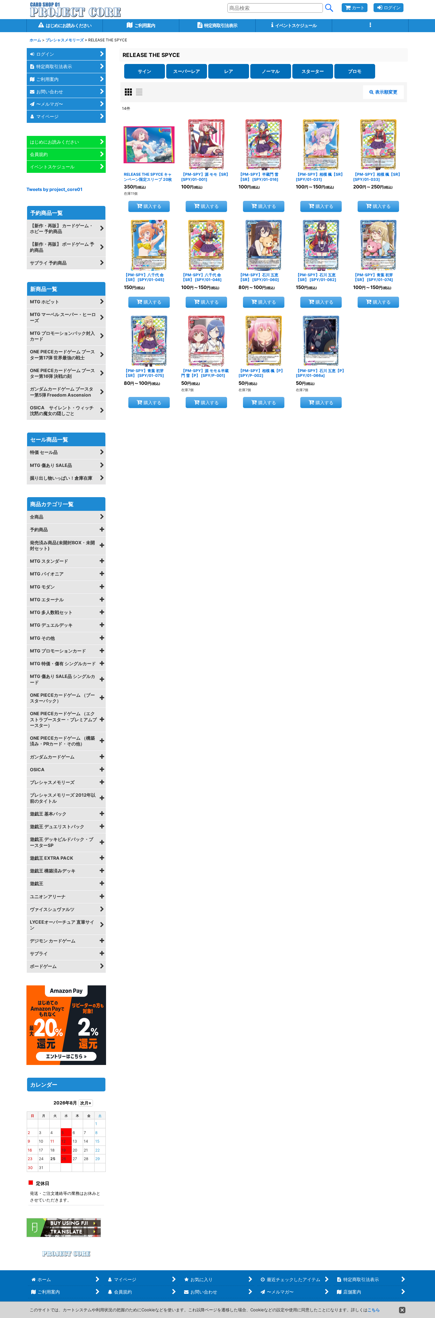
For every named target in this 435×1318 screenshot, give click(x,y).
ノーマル (271, 71)
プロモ (354, 71)
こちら (373, 1309)
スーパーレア (186, 71)
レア (228, 71)
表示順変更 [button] (386, 92)
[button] (370, 25)
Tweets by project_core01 (54, 189)
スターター (313, 71)
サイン (144, 71)
